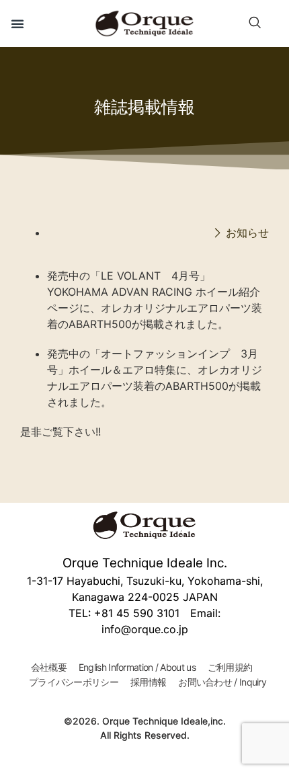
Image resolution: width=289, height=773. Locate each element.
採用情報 (148, 682)
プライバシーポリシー (73, 682)
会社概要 (49, 667)
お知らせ (247, 232)
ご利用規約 (230, 667)
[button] (17, 23)
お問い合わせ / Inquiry (222, 682)
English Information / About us (137, 667)
